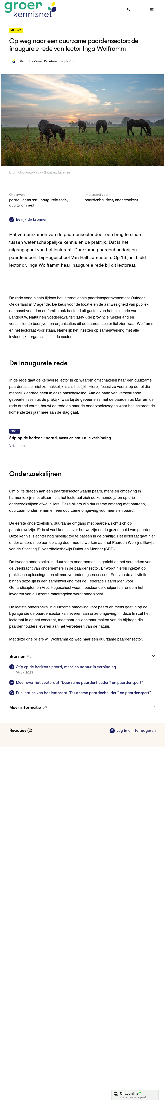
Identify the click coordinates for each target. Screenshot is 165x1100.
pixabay (37, 172)
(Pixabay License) (57, 172)
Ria (27, 172)
